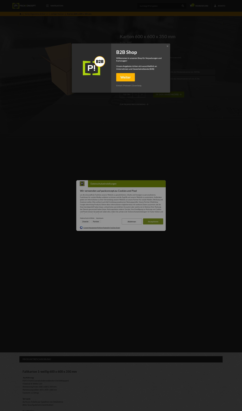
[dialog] (121, 68)
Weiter (125, 77)
